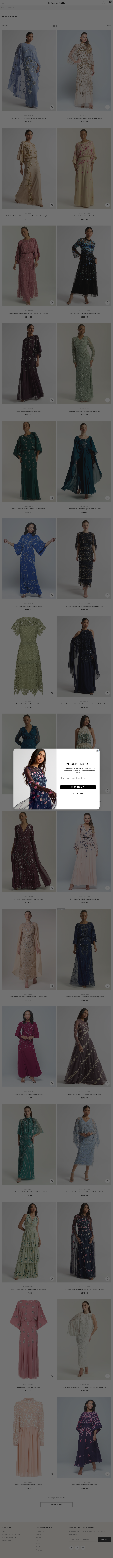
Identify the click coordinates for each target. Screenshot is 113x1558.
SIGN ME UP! (78, 787)
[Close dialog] (97, 751)
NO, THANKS (78, 793)
